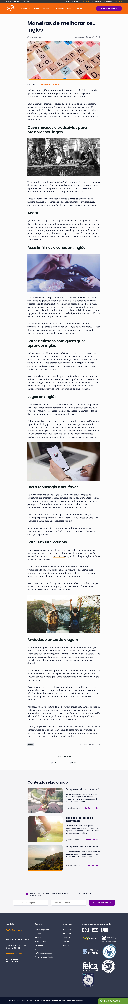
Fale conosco (40, 945)
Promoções (78, 8)
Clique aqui (80, 733)
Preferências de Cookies (44, 957)
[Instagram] (18, 1)
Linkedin (66, 945)
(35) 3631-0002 (77, 2)
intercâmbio (59, 556)
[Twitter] (24, 1)
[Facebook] (15, 1)
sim (55, 763)
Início (29, 84)
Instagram (67, 933)
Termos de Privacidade (74, 1001)
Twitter (66, 941)
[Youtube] (21, 1)
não (74, 763)
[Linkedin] (28, 1)
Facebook (67, 929)
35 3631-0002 (117, 2)
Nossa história (40, 941)
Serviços (38, 937)
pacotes (52, 726)
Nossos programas (42, 929)
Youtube (66, 937)
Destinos (38, 933)
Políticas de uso (58, 1001)
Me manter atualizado (102, 902)
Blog (69, 8)
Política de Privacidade (43, 953)
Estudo (30, 744)
